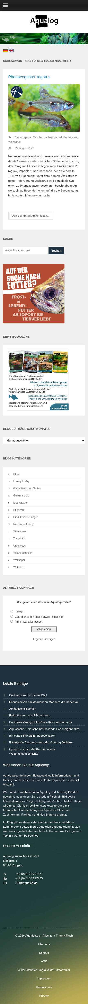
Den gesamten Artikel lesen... (31, 215)
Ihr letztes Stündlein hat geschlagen (32, 735)
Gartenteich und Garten (27, 488)
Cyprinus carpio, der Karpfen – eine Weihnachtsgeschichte (32, 751)
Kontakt (44, 952)
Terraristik (19, 538)
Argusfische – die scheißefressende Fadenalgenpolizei (44, 729)
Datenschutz (44, 987)
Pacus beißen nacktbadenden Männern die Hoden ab (44, 702)
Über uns (44, 944)
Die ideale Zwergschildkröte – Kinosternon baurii (40, 722)
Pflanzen (18, 509)
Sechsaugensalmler (55, 137)
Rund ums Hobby (23, 524)
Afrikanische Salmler (22, 708)
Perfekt (19, 611)
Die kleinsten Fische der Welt (28, 695)
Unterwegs (19, 545)
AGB (44, 961)
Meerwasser (20, 502)
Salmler (37, 137)
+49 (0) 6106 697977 (29, 873)
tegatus (72, 137)
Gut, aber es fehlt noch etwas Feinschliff (39, 616)
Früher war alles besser (28, 621)
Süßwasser (20, 531)
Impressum (44, 978)
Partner (44, 995)
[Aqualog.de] (44, 26)
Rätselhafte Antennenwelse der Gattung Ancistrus (41, 742)
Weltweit (18, 567)
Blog (16, 474)
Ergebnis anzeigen (44, 639)
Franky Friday (21, 481)
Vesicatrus (14, 141)
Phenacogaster (23, 137)
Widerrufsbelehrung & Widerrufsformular (44, 970)
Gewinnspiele (21, 495)
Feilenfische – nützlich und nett (29, 715)
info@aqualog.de (26, 882)
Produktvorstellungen (25, 517)
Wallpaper (19, 559)
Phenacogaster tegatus (29, 77)
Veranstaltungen (22, 552)
